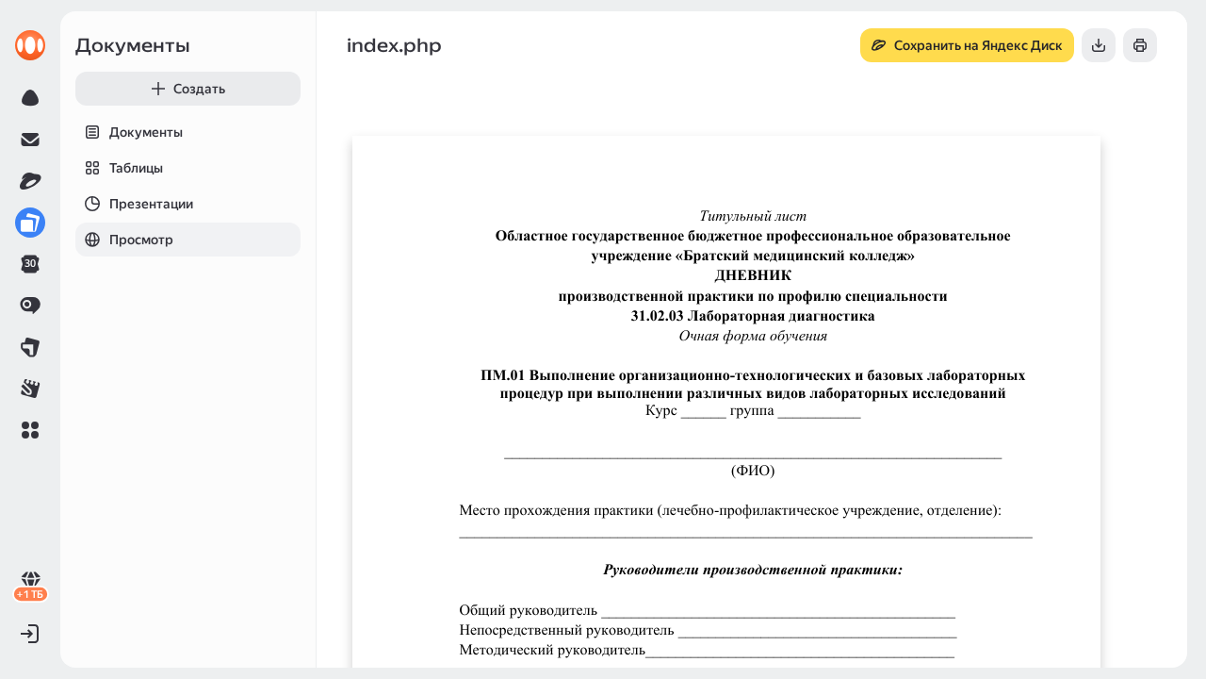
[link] (30, 45)
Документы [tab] (146, 132)
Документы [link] (132, 45)
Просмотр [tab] (141, 239)
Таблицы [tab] (136, 167)
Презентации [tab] (151, 203)
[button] (30, 430)
